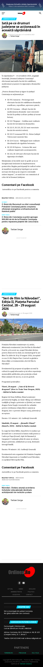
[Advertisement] (21, 261)
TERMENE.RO (8, 653)
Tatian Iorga (14, 36)
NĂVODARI (20, 478)
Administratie (16, 592)
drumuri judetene (23, 198)
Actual (10, 589)
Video (21, 589)
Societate (16, 595)
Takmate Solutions (26, 664)
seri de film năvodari (11, 479)
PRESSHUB (22, 653)
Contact (29, 595)
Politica (31, 592)
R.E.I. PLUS (35, 653)
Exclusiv (32, 589)
